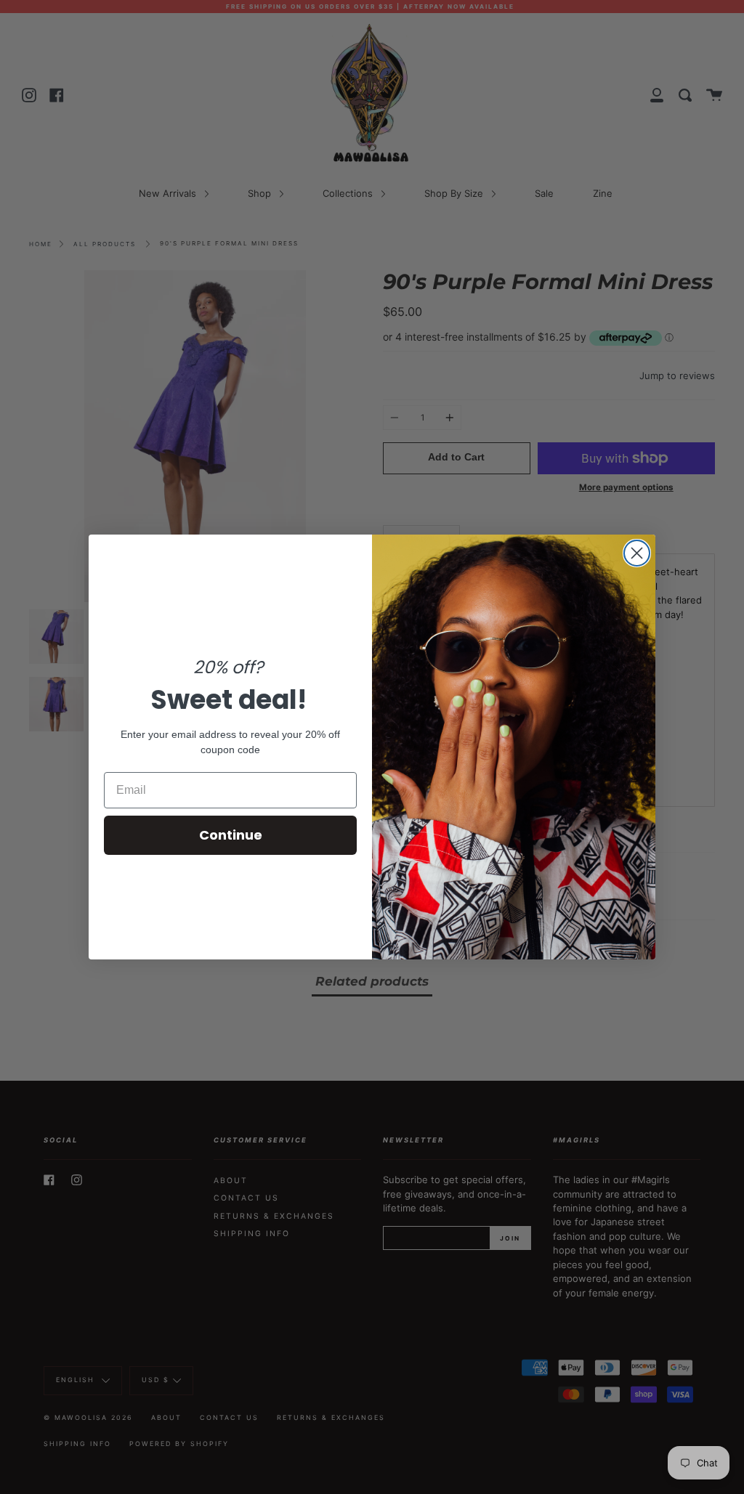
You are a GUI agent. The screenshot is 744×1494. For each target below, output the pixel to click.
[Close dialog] (637, 553)
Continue (230, 835)
